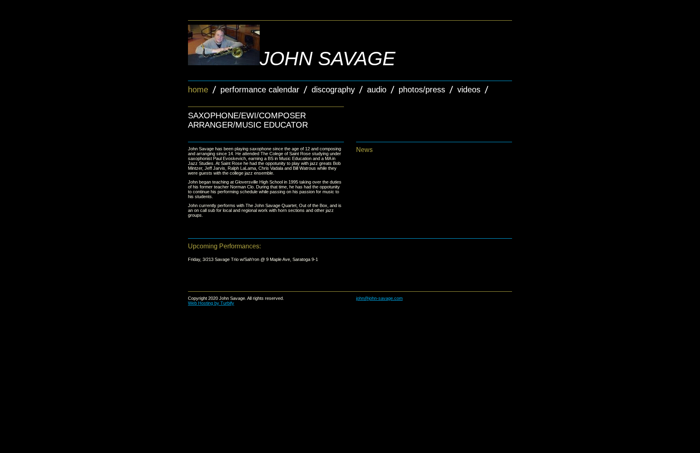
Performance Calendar (259, 89)
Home (198, 89)
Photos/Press (422, 89)
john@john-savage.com (379, 298)
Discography (333, 89)
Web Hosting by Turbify (211, 303)
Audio (376, 89)
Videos (468, 89)
